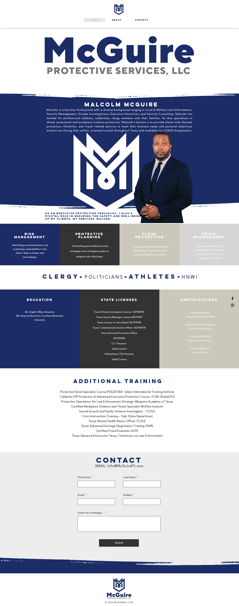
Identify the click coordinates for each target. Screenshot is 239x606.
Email (81, 495)
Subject (127, 495)
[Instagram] (232, 305)
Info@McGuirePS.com (125, 466)
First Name (84, 477)
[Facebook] (232, 298)
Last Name (129, 477)
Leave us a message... (90, 512)
